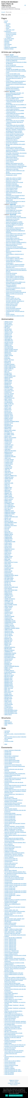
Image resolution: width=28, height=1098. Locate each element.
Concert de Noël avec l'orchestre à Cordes (14, 962)
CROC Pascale (7, 597)
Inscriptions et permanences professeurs (15, 141)
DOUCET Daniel (8, 323)
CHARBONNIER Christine (10, 622)
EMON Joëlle (7, 559)
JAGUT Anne (7, 481)
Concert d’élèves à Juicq (11, 189)
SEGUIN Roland (7, 354)
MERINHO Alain (7, 428)
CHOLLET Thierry (8, 613)
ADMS (5, 725)
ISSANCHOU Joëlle (8, 483)
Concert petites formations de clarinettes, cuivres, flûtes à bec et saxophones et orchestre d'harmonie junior (14, 1052)
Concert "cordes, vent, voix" (11, 886)
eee (5, 1055)
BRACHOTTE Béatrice (9, 650)
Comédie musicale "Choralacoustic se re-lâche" (15, 883)
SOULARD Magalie (8, 346)
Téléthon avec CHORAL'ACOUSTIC (12, 904)
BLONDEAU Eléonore (9, 670)
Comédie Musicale (10, 296)
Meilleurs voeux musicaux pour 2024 (14, 163)
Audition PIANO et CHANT (12, 304)
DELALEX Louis (7, 585)
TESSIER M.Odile (8, 336)
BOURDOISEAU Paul (9, 656)
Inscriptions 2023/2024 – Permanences (15, 164)
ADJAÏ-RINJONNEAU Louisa (10, 713)
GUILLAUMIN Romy (8, 505)
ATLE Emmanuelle (8, 704)
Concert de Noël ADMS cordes (13, 73)
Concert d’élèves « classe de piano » (14, 132)
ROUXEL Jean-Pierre (9, 359)
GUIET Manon (7, 509)
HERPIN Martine (8, 491)
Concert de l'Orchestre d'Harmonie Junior (13, 879)
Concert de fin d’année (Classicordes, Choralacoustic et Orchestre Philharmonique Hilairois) (16, 248)
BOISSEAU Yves (8, 663)
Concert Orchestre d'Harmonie (11, 952)
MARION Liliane (7, 436)
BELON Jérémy (7, 692)
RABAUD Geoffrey (8, 377)
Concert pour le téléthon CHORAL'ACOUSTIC (14, 977)
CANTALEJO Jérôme (9, 632)
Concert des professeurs (11, 142)
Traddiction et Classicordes (10, 851)
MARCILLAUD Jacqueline (10, 437)
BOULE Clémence (8, 708)
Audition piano (7, 898)
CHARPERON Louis (8, 619)
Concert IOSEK (7, 896)
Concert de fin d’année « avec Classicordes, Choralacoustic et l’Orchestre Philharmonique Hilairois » (16, 219)
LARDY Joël (7, 469)
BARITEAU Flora (8, 697)
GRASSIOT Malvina (8, 521)
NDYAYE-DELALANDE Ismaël (11, 587)
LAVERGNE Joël (8, 468)
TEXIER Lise (7, 645)
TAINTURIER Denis (8, 340)
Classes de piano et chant (10, 833)
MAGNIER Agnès (8, 440)
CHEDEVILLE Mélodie (9, 616)
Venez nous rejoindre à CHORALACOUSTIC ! (16, 242)
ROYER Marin (7, 358)
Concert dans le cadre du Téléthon (12, 1060)
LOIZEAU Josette (8, 446)
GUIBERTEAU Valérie (9, 510)
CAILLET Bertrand (8, 635)
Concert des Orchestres (11, 160)
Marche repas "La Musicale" (10, 798)
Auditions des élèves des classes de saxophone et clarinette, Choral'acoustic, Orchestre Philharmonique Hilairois (15, 980)
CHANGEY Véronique (9, 625)
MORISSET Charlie (8, 415)
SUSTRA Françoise (8, 342)
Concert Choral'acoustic (10, 1062)
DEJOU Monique (8, 588)
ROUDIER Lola (7, 362)
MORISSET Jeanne (8, 417)
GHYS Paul (6, 528)
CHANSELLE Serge (8, 623)
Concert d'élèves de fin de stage (11, 760)
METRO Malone (7, 427)
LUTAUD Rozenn (8, 441)
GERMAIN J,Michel (8, 534)
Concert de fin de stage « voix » (13, 211)
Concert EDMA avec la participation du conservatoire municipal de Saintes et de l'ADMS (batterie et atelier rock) (13, 1015)
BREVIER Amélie (8, 648)
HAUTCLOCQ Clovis (9, 497)
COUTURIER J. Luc (8, 601)
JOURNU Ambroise (8, 478)
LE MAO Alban (7, 465)
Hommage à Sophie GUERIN (12, 185)
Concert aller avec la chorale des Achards (14, 877)
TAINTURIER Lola (8, 339)
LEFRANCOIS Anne (8, 455)
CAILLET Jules (7, 636)
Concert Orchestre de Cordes (11, 1065)
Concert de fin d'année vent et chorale (13, 1033)
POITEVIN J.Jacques (9, 393)
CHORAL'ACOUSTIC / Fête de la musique (13, 996)
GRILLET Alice (7, 519)
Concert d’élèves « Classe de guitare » (15, 276)
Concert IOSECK (8, 763)
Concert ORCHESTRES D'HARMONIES (13, 937)
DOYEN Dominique (8, 573)
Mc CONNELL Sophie (9, 434)
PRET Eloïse (7, 327)
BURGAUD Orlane (8, 639)
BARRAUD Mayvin (8, 452)
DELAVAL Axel (7, 584)
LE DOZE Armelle (8, 466)
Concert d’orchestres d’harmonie (13, 229)
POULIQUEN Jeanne (9, 390)
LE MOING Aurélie (8, 462)
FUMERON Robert (8, 538)
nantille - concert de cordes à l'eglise (12, 930)
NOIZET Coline (7, 408)
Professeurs (8, 37)
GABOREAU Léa (8, 557)
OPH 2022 (6, 732)
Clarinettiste (7, 731)
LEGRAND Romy (8, 453)
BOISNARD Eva (7, 664)
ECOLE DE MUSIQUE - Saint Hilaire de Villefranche (10, 4)
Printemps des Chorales (9, 813)
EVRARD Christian (8, 556)
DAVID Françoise (8, 591)
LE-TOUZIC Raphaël (9, 459)
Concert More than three (10, 820)
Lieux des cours (9, 35)
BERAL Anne (7, 689)
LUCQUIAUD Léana (8, 444)
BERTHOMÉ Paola (8, 396)
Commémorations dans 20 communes (13, 802)
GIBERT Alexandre (8, 606)
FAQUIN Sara (7, 554)
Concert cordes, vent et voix (11, 863)
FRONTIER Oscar (8, 540)
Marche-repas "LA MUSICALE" (11, 756)
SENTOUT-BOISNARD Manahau (11, 666)
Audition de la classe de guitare (11, 876)
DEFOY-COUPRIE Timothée (10, 604)
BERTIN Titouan (8, 673)
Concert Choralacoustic (9, 757)
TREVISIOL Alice (8, 330)
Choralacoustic (7, 751)
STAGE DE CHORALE (9, 1072)
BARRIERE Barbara (8, 695)
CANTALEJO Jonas (8, 631)
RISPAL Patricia (8, 370)
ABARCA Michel (8, 714)
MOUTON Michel (8, 412)
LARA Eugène (7, 471)
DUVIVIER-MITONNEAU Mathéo (11, 421)
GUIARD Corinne (8, 515)
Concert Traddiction (9, 849)
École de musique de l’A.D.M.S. (13, 90)
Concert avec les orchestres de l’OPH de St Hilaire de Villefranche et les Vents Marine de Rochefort (16, 270)
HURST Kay (7, 484)
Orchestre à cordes (8, 741)
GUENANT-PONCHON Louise (11, 516)
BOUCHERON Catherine (9, 657)
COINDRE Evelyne (8, 612)
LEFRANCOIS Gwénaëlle (10, 456)
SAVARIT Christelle (8, 355)
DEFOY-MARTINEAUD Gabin (10, 590)
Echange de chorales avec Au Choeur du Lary (15, 1044)
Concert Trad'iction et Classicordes (12, 750)
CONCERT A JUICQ (8, 1066)
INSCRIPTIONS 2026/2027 (12, 56)
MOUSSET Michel (8, 414)
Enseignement (7, 31)
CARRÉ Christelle (8, 629)
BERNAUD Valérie (8, 678)
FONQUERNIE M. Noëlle (9, 541)
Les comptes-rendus (9, 38)
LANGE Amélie (7, 474)
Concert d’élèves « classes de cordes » (15, 227)
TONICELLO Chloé (8, 332)
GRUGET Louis (7, 518)
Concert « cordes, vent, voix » (13, 298)
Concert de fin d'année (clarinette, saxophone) (15, 1021)
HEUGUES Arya (7, 334)
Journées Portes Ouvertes (10, 874)
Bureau (7, 25)
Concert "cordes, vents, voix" (11, 910)
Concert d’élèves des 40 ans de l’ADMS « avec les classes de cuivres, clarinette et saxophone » (16, 118)
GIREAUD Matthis (8, 400)
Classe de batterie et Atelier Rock (12, 804)
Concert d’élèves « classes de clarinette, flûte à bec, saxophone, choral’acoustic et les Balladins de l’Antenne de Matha (15, 130)
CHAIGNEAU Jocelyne (9, 626)
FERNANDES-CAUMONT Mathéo (11, 628)
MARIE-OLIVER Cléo (9, 403)
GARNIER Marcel (8, 535)
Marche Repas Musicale (9, 1034)
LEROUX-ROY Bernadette (10, 450)
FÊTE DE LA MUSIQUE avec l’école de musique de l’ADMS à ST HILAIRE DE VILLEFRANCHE (14, 225)
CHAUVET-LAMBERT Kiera (10, 475)
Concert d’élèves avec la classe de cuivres (16, 233)
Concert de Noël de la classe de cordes (15, 87)
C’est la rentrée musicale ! (12, 188)
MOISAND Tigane (8, 419)
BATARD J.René (8, 694)
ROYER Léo (7, 356)
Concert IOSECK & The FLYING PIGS (12, 814)
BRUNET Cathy (7, 644)
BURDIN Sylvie (7, 642)
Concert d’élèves (10, 161)
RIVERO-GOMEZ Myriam (10, 367)
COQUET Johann (8, 607)
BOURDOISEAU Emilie (9, 654)
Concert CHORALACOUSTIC (11, 953)
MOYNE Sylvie (7, 411)
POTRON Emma (8, 392)
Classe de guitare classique (10, 808)
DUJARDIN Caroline (8, 568)
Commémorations (8, 861)
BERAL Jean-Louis (8, 688)
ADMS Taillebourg (8, 723)
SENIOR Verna (7, 352)
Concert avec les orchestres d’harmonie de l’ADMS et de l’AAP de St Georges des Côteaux (16, 294)
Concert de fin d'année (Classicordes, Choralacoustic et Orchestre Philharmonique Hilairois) (14, 766)
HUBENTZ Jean (8, 488)
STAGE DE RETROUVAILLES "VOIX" (12, 1069)
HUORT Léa (7, 485)
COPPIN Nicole (7, 609)
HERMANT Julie (8, 493)
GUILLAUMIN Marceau (9, 506)
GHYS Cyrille (7, 531)
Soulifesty (6, 936)
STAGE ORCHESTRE (9, 1074)
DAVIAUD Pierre (8, 660)
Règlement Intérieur (8, 48)
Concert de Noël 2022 (11, 65)
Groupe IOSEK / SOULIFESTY (11, 993)
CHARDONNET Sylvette (9, 620)
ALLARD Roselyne (8, 707)
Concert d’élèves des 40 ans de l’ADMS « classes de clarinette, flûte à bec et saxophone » (15, 102)
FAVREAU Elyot (7, 551)
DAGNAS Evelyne (8, 594)
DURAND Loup (7, 560)
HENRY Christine (8, 494)
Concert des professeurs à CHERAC (14, 221)
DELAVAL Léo (7, 582)
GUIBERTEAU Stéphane (9, 512)
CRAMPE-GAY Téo (8, 600)
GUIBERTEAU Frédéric (9, 513)
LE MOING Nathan (8, 463)
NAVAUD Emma (7, 409)
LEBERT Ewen (7, 458)
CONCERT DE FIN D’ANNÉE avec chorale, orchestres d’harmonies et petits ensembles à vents (16, 71)
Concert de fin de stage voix (10, 858)
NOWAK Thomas (8, 405)
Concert (6, 1059)
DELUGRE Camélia (8, 579)
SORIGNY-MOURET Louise (10, 351)
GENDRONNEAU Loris (9, 397)
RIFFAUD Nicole (8, 373)
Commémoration (8, 776)
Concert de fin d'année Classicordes (12, 846)
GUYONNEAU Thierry (9, 503)
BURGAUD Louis (8, 638)
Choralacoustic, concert (11, 175)
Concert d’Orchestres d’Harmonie (13, 290)
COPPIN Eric (7, 610)
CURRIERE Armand (8, 595)
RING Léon (6, 371)
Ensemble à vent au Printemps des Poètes (14, 1046)
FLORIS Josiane (8, 543)
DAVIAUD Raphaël (8, 658)
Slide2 (5, 744)
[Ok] (26, 1092)
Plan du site (7, 45)
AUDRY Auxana (7, 701)
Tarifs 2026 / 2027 (10, 29)
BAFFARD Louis (7, 700)
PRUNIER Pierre (8, 383)
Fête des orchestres (9, 797)
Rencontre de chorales (9, 1049)
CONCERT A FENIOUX (9, 1068)
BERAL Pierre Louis (8, 691)
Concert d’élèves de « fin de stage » (14, 210)
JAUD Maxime (7, 480)
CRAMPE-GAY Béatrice (9, 598)
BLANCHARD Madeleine (10, 672)
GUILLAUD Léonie (8, 507)
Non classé (12, 91)
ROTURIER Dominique (9, 364)
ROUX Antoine (7, 361)
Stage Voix (6, 905)
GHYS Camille (7, 527)
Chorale (6, 739)
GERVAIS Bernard (8, 532)
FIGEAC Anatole (8, 546)
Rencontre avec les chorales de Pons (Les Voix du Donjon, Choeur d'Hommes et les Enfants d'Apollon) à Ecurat (15, 968)
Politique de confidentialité (10, 47)
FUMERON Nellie (8, 537)
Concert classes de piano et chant (12, 983)
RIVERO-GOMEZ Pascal (9, 365)
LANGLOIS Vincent (8, 472)
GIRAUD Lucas (7, 406)
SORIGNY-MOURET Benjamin (11, 349)
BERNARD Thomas (8, 680)
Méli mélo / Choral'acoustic (10, 1031)
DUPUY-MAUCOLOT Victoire (11, 562)
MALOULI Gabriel (8, 439)
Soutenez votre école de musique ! (14, 147)
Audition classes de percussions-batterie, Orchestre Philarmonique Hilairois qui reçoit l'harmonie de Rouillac (14, 840)
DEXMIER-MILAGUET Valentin (11, 575)
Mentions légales (8, 40)
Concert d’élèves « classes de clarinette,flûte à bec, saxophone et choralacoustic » (14, 261)
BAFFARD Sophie (8, 698)
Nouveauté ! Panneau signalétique (14, 173)
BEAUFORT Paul (8, 641)
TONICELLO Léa (8, 333)
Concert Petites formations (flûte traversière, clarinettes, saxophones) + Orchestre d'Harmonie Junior (14, 913)
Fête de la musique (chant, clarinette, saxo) (14, 918)
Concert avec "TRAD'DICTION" (11, 950)
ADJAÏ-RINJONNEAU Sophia (10, 710)
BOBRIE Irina (7, 669)
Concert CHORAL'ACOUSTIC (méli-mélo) (13, 972)
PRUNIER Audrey (8, 386)
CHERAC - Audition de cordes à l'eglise (13, 929)
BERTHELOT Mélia (8, 676)
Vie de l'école (13, 214)
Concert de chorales (10, 274)
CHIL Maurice (7, 614)
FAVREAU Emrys (8, 550)
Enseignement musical (11, 32)
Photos (7, 28)
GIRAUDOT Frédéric (9, 524)
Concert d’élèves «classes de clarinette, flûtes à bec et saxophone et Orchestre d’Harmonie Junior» (15, 279)
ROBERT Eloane (8, 500)
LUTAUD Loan (7, 443)
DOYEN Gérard (7, 572)
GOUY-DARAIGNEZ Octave (10, 522)
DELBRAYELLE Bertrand (9, 581)
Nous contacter (8, 44)
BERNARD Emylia (8, 682)
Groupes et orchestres (11, 34)
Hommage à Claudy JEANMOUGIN (14, 186)
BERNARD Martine (8, 685)
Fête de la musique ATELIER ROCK (12, 920)
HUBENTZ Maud (8, 487)
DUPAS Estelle (7, 566)
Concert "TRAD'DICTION (10, 946)
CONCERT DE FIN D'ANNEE (10, 902)
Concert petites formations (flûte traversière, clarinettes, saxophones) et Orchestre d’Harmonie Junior (15, 301)
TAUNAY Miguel (8, 337)
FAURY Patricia (7, 553)
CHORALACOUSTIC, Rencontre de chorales (14, 958)
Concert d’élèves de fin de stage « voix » (15, 205)
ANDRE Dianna (7, 705)
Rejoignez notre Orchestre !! (12, 88)
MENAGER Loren (8, 431)
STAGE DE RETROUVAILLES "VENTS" (13, 1071)
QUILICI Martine (8, 381)
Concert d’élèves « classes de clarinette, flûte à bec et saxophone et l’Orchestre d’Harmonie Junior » (15, 266)
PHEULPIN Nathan (8, 395)
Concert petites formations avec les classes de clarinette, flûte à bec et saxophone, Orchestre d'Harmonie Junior (15, 791)
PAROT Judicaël (8, 399)
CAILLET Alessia (8, 634)
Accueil (6, 20)
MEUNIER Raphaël (8, 425)
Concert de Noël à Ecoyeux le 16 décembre (16, 57)
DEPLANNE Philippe (8, 578)
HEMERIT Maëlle (8, 496)
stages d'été (13, 204)
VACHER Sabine (8, 329)
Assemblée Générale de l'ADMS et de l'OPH (14, 984)
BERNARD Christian (8, 686)
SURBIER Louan (8, 345)
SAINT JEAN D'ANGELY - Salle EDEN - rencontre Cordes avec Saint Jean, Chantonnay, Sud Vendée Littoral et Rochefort (15, 933)
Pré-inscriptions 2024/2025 (12, 158)
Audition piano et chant (9, 866)
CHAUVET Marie (8, 617)
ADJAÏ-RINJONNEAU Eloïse (10, 711)
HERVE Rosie (7, 490)
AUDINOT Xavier (8, 702)
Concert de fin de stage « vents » (13, 213)
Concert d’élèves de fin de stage (13, 216)
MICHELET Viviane (8, 422)
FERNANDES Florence (9, 548)
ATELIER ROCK (7, 921)
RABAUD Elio (7, 378)
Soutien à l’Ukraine (10, 314)
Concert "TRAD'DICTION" (10, 939)
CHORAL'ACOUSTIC (9, 964)
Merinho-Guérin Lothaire (10, 430)
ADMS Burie (7, 720)
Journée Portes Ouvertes (10, 1047)
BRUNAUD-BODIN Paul (9, 647)
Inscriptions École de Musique (13, 309)
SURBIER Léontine (8, 343)
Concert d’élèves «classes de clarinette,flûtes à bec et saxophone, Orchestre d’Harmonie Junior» (14, 239)
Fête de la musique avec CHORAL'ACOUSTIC (14, 965)
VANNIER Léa (7, 326)
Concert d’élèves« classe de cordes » (14, 235)
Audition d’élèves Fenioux (11, 191)
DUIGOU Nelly (7, 569)
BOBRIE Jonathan (8, 667)
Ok (6, 1095)
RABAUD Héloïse (8, 380)
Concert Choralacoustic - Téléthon (12, 895)
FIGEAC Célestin (8, 544)
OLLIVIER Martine (8, 402)
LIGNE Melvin (7, 449)
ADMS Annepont (8, 722)
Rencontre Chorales (9, 971)
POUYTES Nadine (8, 389)
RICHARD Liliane (8, 374)
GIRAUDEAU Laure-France (10, 525)
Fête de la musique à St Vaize (12, 257)
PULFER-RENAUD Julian (10, 375)
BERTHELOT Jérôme (9, 675)
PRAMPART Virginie (8, 387)
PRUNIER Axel (7, 384)
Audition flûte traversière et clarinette (13, 1028)
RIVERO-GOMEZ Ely (8, 368)
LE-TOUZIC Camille (8, 461)
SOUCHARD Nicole (8, 348)
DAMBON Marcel (8, 592)
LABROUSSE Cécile (8, 477)
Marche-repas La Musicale (10, 870)
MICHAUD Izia (7, 424)
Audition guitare (8, 1043)
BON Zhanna (7, 661)
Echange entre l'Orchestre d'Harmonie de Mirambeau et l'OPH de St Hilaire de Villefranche (13, 1037)
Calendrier (8, 26)
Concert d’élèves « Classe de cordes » (14, 258)
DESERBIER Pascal (8, 576)
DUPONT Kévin (7, 565)
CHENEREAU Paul (8, 651)
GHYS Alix (6, 529)
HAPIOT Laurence (8, 499)
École (5, 22)
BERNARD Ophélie (8, 683)
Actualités (8, 23)
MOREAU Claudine (8, 418)
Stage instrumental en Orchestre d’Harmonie (16, 166)
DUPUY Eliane (7, 563)
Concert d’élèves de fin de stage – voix (15, 92)
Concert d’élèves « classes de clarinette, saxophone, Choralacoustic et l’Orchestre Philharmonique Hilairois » (15, 150)
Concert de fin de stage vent (11, 860)
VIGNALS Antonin (8, 447)
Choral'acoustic (8, 1030)
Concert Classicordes (9, 845)
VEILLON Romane (8, 324)
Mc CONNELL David (9, 433)
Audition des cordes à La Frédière (13, 178)
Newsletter (6, 41)
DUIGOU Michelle (8, 570)
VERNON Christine (8, 321)
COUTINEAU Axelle (8, 603)
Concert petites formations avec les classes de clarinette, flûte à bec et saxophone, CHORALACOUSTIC (15, 787)
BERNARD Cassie (8, 679)
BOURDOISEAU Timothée (10, 653)
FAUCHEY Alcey (8, 547)
